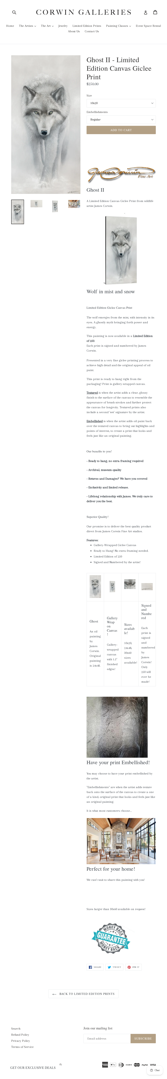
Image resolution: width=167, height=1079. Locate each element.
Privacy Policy (20, 1041)
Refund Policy (20, 1035)
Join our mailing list (98, 1028)
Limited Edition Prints (87, 26)
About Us (74, 31)
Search (15, 1028)
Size (89, 95)
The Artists (26, 26)
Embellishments (97, 112)
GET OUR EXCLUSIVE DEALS (33, 1067)
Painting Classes (117, 26)
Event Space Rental (148, 26)
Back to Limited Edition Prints (86, 994)
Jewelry (63, 26)
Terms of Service (22, 1047)
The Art (46, 26)
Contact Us (92, 31)
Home (10, 26)
